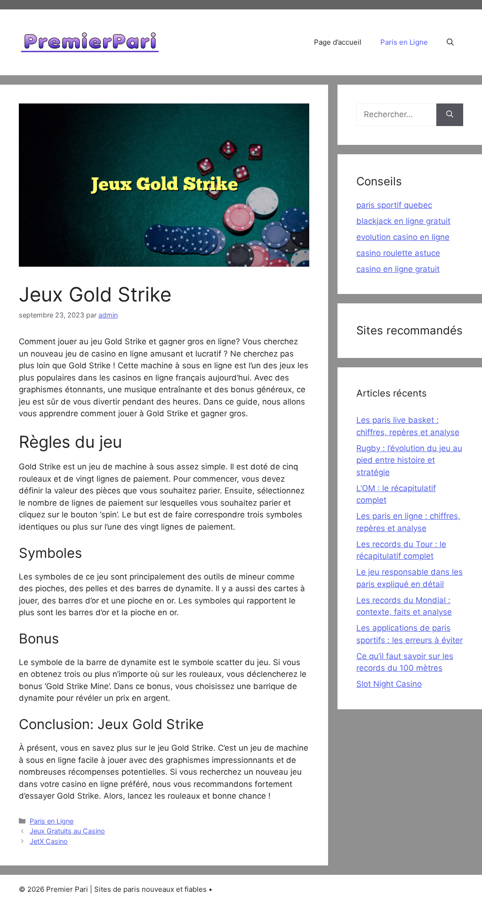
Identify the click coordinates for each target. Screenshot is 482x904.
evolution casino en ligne (403, 237)
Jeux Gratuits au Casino (67, 831)
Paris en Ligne (404, 42)
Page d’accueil (338, 42)
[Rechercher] (449, 114)
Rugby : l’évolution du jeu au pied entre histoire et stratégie (409, 460)
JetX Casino (49, 841)
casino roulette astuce (398, 253)
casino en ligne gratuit (398, 269)
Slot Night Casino (389, 684)
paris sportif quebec (394, 205)
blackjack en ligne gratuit (403, 221)
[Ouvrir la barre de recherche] (450, 42)
